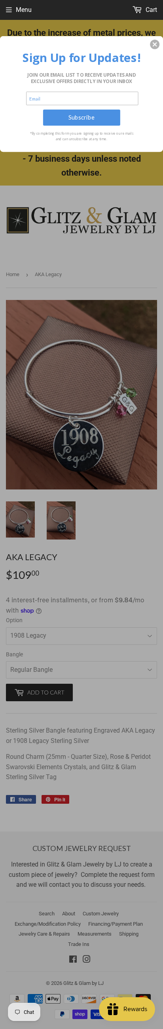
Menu (24, 10)
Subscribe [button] (81, 117)
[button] (154, 44)
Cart (150, 10)
